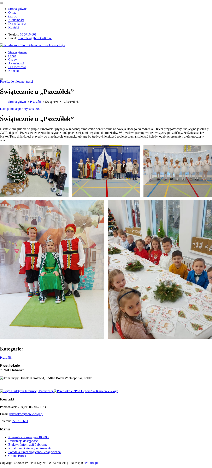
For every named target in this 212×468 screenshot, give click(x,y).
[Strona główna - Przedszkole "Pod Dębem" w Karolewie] (32, 45)
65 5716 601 (28, 34)
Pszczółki (36, 101)
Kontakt (13, 27)
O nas (12, 12)
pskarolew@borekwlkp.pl (35, 38)
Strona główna (17, 9)
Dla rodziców (17, 23)
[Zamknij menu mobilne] (1, 3)
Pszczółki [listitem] (6, 357)
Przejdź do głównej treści (16, 81)
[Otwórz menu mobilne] (1, 79)
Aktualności (16, 20)
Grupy (12, 16)
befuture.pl (91, 462)
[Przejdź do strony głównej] (86, 391)
